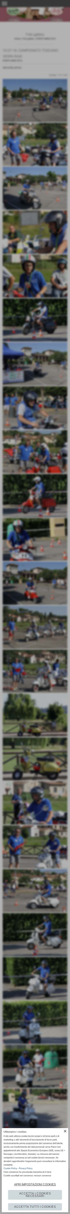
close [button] (65, 1131)
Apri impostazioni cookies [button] (35, 1184)
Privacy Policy (25, 1168)
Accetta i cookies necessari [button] (35, 1195)
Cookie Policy (10, 1168)
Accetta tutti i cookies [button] (35, 1206)
